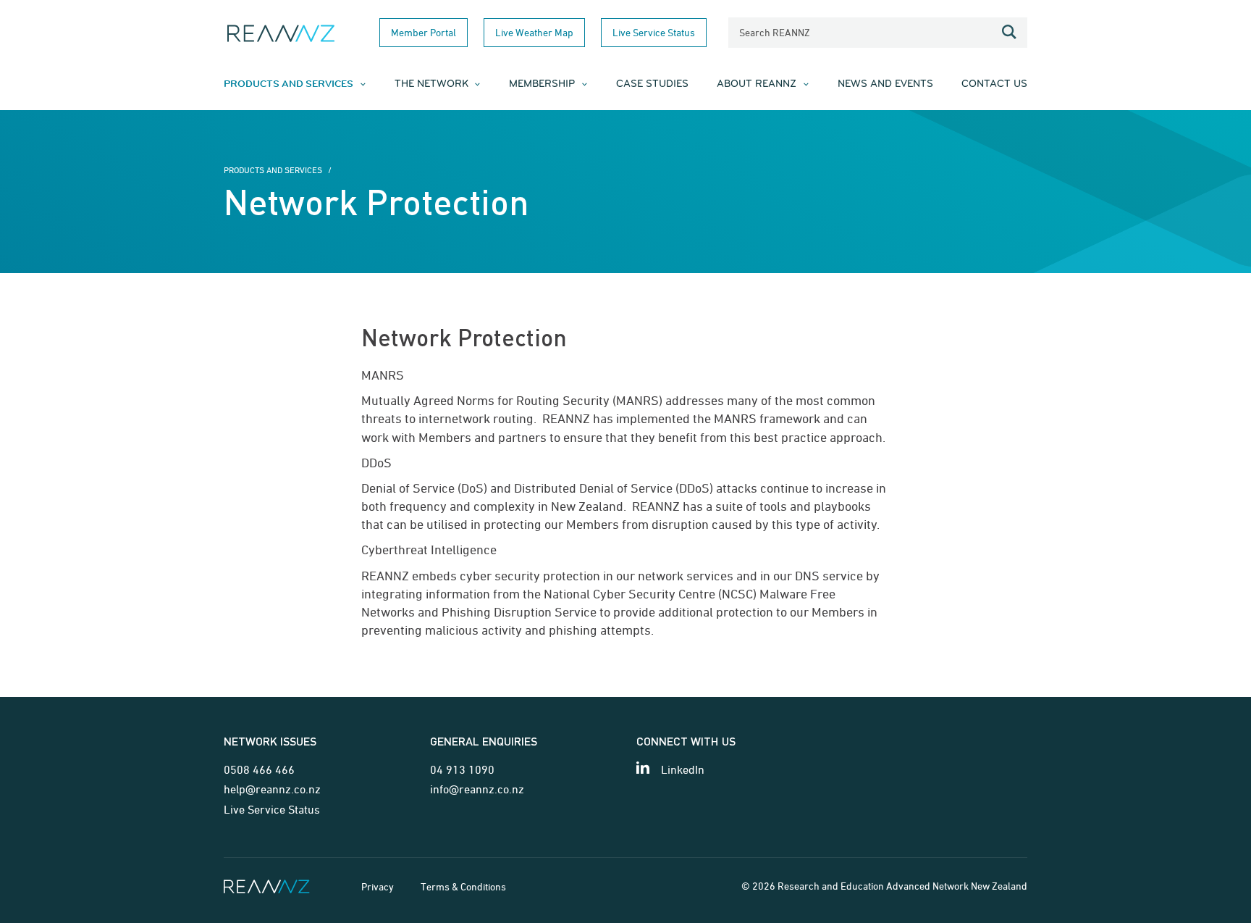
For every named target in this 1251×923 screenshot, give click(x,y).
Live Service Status (653, 32)
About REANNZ (756, 84)
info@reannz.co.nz (477, 788)
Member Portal (423, 32)
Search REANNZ (774, 32)
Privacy (377, 886)
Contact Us (994, 84)
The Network (431, 84)
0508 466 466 (259, 769)
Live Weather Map (534, 32)
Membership (542, 84)
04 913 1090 (462, 769)
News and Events (885, 84)
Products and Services (288, 84)
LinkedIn (682, 769)
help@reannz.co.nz (272, 788)
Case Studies (652, 84)
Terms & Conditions (463, 886)
